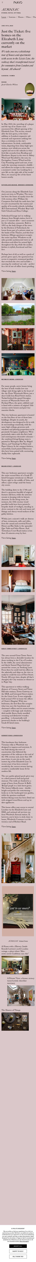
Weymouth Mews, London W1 (12, 379)
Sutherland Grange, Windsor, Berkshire (17, 185)
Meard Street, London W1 (11, 466)
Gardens (5, 76)
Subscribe (18, 914)
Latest (4, 17)
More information (24, 1241)
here (14, 271)
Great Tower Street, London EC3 (14, 649)
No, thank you (18, 1256)
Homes (21, 17)
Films (28, 17)
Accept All (18, 1246)
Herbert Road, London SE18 (12, 735)
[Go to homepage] (18, 2)
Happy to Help (18, 1251)
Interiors (12, 17)
